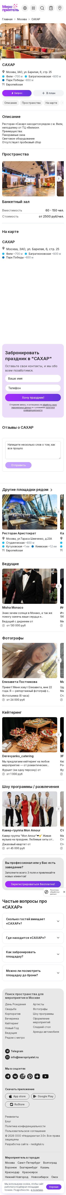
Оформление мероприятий (41, 1020)
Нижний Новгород (16, 1176)
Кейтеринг (12, 1023)
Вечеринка (12, 1018)
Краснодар (12, 1172)
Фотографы (40, 1009)
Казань (45, 1167)
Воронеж (11, 1167)
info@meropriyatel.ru (25, 1057)
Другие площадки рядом (25, 489)
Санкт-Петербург (29, 1162)
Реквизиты (12, 1116)
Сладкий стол (42, 1027)
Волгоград (50, 1162)
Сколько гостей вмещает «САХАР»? (25, 921)
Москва (22, 19)
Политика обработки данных (54, 892)
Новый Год (12, 1028)
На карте (51, 102)
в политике (37, 1190)
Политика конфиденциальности (25, 1126)
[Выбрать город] (25, 8)
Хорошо (53, 1186)
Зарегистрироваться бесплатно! (33, 884)
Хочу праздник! (33, 397)
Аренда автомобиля (46, 1031)
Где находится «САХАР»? (26, 938)
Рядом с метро (15, 1037)
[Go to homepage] (11, 8)
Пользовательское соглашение (25, 1130)
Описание (10, 102)
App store (19, 1096)
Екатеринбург (29, 1167)
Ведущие (11, 1032)
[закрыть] (64, 892)
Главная (7, 19)
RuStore (19, 1104)
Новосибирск (39, 1176)
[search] (42, 8)
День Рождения (15, 1004)
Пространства (31, 102)
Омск (54, 1176)
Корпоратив (13, 1013)
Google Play (45, 1096)
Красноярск (30, 1172)
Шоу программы (43, 1013)
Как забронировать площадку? (21, 954)
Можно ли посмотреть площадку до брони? (23, 973)
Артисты (38, 1004)
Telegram (17, 1051)
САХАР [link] (36, 19)
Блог (8, 1121)
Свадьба (10, 1009)
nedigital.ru (37, 1144)
